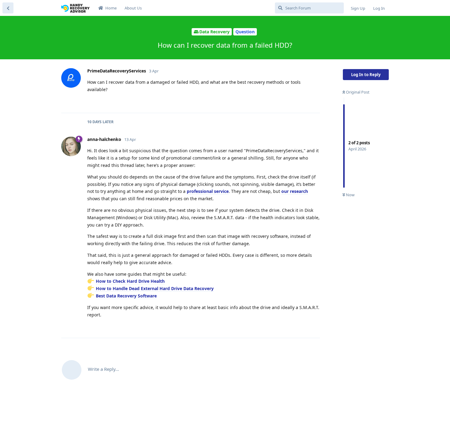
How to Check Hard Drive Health (130, 281)
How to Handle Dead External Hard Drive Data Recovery (154, 288)
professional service (208, 191)
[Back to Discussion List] (7, 7)
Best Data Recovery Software (126, 296)
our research (294, 191)
